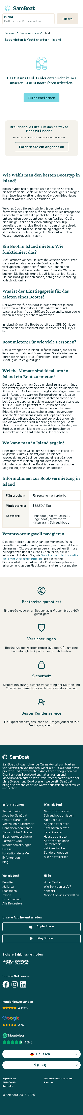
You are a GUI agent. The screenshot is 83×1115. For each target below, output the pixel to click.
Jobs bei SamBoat (15, 815)
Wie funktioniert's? (57, 886)
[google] (11, 1018)
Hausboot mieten (56, 836)
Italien (6, 895)
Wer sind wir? (11, 811)
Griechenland (11, 899)
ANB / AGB (9, 1082)
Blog (5, 862)
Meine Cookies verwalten (61, 895)
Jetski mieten (53, 832)
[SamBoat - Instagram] (14, 984)
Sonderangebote (56, 852)
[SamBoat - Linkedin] (23, 984)
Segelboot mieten (56, 823)
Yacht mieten (53, 819)
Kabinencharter (54, 848)
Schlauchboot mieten (59, 815)
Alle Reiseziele (12, 903)
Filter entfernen (41, 97)
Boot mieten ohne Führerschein (56, 842)
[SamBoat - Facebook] (5, 984)
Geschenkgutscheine (17, 836)
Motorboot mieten (57, 811)
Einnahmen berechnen (17, 828)
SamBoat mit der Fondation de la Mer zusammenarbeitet (40, 557)
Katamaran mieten (56, 828)
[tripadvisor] (14, 1035)
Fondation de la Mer (16, 853)
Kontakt (49, 891)
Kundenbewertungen (16, 845)
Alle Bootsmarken (56, 856)
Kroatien (8, 882)
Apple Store (45, 926)
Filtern (67, 19)
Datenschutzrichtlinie (58, 1078)
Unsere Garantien (14, 819)
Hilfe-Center (53, 882)
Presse (7, 849)
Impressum (9, 1078)
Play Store (45, 938)
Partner (49, 1082)
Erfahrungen (11, 857)
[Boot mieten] (20, 8)
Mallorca (8, 886)
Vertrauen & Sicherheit (18, 823)
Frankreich (9, 891)
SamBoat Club (12, 840)
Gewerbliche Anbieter (17, 832)
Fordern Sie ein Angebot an (41, 146)
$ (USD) (40, 1065)
